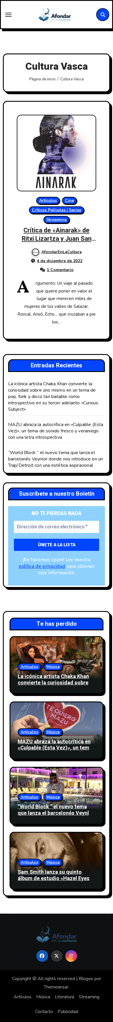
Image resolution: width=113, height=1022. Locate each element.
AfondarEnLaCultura (61, 252)
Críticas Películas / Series (56, 210)
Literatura (64, 997)
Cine (69, 200)
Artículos (48, 200)
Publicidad (68, 1011)
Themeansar (56, 987)
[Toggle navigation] (8, 14)
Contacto (44, 1011)
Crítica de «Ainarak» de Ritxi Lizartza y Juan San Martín (57, 238)
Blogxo (86, 978)
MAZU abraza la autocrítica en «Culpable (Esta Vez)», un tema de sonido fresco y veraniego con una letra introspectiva (55, 430)
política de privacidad (42, 566)
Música (53, 666)
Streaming (56, 219)
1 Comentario (60, 270)
